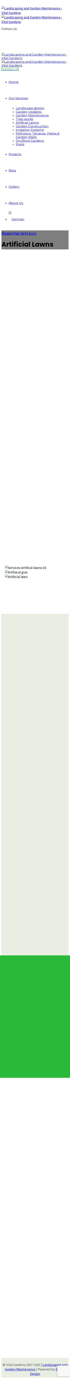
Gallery (14, 187)
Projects (15, 154)
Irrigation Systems (30, 130)
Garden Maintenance (32, 115)
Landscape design (30, 108)
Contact (18, 1208)
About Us (16, 203)
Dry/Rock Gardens (30, 140)
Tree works (24, 119)
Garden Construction (32, 126)
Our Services (18, 98)
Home (13, 82)
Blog (12, 170)
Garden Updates (29, 112)
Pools (20, 144)
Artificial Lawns (27, 122)
